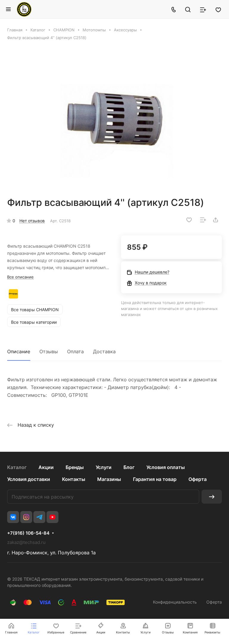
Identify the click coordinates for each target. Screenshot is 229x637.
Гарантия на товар (155, 479)
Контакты (73, 479)
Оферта (197, 479)
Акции (46, 467)
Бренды (75, 467)
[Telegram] (39, 517)
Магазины (109, 479)
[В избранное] (189, 220)
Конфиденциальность (175, 601)
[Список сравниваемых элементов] (203, 9)
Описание (18, 351)
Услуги (104, 467)
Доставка (104, 351)
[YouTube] (52, 517)
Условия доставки (28, 479)
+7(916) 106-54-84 (28, 533)
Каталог (17, 467)
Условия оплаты (165, 467)
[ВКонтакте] (13, 517)
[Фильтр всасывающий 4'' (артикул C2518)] (114, 118)
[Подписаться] (212, 497)
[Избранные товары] (218, 9)
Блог (128, 467)
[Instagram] (26, 517)
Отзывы (48, 351)
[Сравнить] (203, 220)
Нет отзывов (32, 220)
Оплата (75, 351)
